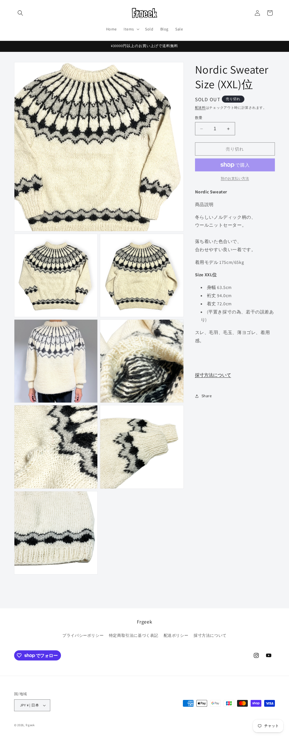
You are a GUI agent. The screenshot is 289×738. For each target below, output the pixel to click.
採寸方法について (213, 375)
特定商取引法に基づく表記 (133, 635)
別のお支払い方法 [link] (235, 178)
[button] (20, 13)
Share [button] (207, 395)
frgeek (30, 725)
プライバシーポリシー (83, 635)
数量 (199, 117)
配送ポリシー (176, 635)
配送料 (200, 107)
